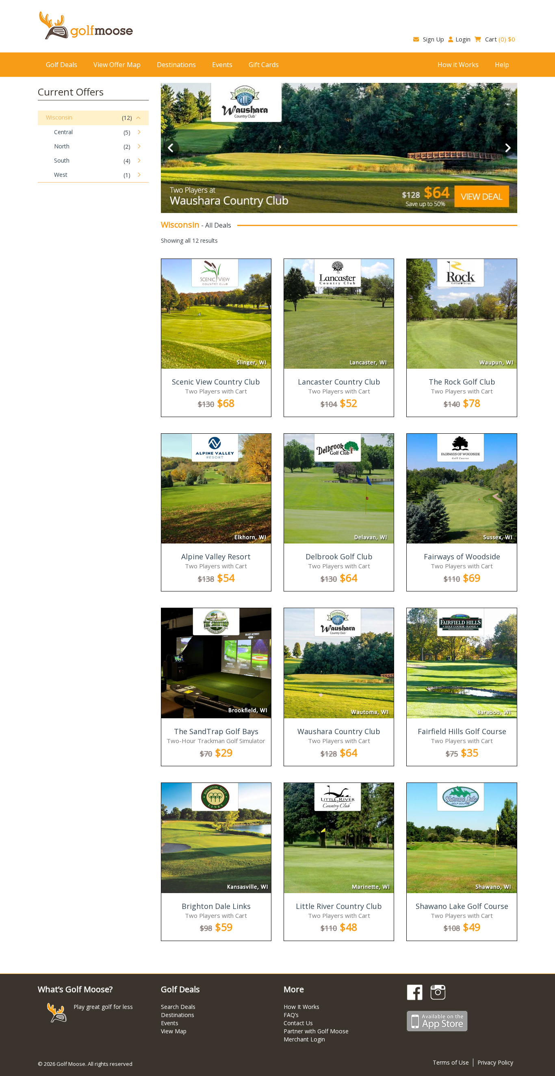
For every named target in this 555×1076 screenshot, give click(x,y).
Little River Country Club (339, 906)
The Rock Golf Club (462, 382)
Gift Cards (264, 64)
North (61, 146)
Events (222, 64)
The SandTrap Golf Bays (216, 731)
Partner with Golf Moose (316, 1031)
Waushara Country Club (338, 731)
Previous (171, 148)
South (61, 160)
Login (462, 39)
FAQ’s (291, 1015)
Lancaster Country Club (339, 382)
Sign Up (432, 39)
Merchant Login (304, 1039)
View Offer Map (117, 64)
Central (63, 132)
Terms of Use (451, 1062)
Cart (499, 39)
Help (502, 64)
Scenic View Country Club (216, 382)
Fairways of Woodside (462, 556)
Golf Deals (61, 64)
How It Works (301, 1007)
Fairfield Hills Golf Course (462, 731)
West (60, 174)
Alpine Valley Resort (216, 556)
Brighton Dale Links (216, 906)
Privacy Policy (495, 1062)
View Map (173, 1031)
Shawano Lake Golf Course (462, 906)
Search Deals (178, 1007)
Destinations (176, 64)
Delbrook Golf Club (339, 556)
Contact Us (298, 1023)
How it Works (458, 64)
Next (507, 148)
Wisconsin (59, 117)
